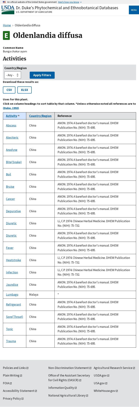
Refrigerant (13, 304)
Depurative (13, 211)
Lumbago (12, 295)
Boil (8, 174)
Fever (9, 248)
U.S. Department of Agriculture (34, 12)
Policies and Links (14, 368)
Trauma (11, 341)
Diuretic (11, 223)
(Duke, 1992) (11, 108)
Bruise (10, 187)
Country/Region (15, 68)
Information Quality (61, 388)
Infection (12, 272)
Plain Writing (11, 375)
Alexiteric (12, 138)
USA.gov (99, 383)
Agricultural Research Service (113, 368)
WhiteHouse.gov (104, 391)
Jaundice (12, 285)
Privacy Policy (12, 399)
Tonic (9, 329)
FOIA (6, 383)
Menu (134, 10)
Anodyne (11, 150)
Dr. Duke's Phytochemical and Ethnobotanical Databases (67, 7)
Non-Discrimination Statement (68, 368)
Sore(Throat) (14, 317)
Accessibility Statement (18, 391)
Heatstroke (13, 260)
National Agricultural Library (66, 395)
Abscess (11, 125)
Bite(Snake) (14, 162)
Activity (13, 116)
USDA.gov (100, 375)
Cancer (10, 199)
